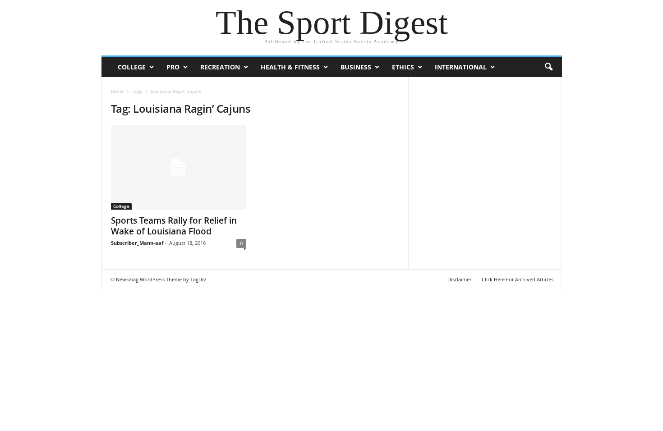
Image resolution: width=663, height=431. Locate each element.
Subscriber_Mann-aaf (137, 242)
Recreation (220, 67)
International (461, 67)
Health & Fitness (290, 67)
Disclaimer (459, 279)
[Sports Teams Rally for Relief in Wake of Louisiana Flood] (178, 167)
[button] (548, 67)
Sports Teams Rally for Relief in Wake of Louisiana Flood (174, 226)
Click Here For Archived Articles (517, 279)
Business (356, 67)
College (132, 67)
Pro (173, 67)
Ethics (403, 67)
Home (117, 91)
